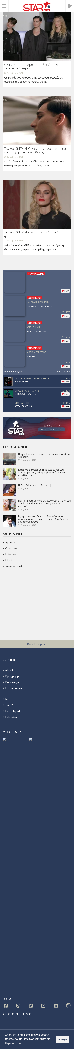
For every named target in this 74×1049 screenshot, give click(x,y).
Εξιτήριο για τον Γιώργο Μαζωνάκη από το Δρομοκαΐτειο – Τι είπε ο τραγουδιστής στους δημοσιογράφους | (44, 519)
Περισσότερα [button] (13, 1043)
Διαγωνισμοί (13, 566)
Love (66, 290)
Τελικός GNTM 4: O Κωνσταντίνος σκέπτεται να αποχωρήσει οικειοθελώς (35, 150)
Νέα (7, 699)
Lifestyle (10, 554)
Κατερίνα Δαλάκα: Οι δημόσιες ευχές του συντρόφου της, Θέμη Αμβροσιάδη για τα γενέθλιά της (41, 472)
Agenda (10, 542)
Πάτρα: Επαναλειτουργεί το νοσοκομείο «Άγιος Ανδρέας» (44, 455)
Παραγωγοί (12, 682)
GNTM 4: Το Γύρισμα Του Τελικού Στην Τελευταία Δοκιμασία (31, 66)
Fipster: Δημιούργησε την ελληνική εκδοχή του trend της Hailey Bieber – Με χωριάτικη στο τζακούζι (44, 503)
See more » (63, 371)
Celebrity (11, 548)
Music (9, 560)
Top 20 (9, 705)
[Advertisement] (30, 596)
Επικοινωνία (13, 688)
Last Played (12, 711)
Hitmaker (11, 717)
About (9, 670)
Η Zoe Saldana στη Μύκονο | (34, 485)
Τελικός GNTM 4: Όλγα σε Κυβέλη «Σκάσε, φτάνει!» (33, 234)
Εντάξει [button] (62, 1039)
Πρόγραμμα (12, 676)
